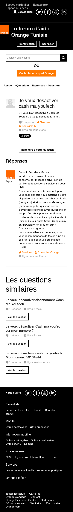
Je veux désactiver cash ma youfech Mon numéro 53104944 (34, 355)
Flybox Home (38, 457)
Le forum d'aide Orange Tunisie (30, 31)
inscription (48, 43)
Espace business (17, 8)
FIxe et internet (15, 451)
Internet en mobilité (18, 434)
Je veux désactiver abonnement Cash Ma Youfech (35, 302)
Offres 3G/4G (14, 443)
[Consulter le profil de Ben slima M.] (10, 107)
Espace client (25, 11)
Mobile (10, 421)
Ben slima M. (29, 125)
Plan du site (53, 503)
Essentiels (12, 404)
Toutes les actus (15, 493)
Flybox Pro (21, 457)
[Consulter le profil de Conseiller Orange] (10, 178)
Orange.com (13, 506)
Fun (20, 410)
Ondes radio (48, 500)
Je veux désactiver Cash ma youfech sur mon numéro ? (34, 328)
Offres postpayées (16, 426)
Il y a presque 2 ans (34, 256)
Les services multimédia (20, 470)
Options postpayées (42, 440)
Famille (38, 410)
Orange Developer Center (21, 500)
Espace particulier (17, 4)
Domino (28, 443)
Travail (9, 413)
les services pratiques (49, 470)
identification (27, 43)
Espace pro (40, 4)
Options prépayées (17, 440)
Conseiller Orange (48, 252)
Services (45, 122)
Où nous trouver (15, 503)
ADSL (9, 457)
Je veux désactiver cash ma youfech (38, 103)
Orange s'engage (16, 496)
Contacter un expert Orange (36, 73)
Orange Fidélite (16, 477)
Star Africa (35, 503)
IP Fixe (53, 457)
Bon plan (50, 410)
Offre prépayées (39, 426)
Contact (35, 496)
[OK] (63, 58)
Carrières (34, 493)
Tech (28, 410)
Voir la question (17, 317)
